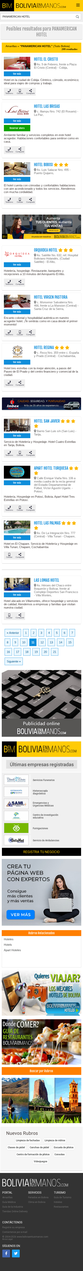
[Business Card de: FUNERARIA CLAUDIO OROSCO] (32, 784)
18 (26, 651)
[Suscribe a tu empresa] (41, 227)
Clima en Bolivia (36, 1202)
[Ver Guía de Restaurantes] (41, 1042)
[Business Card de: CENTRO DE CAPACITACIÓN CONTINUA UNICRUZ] (32, 820)
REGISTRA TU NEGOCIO (41, 852)
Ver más (17, 73)
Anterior (13, 632)
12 (42, 642)
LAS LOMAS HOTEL (46, 580)
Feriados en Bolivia (38, 1197)
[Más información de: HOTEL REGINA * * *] (17, 352)
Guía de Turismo (62, 1197)
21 (54, 651)
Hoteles (9, 939)
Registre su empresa (13, 1227)
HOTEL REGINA (44, 347)
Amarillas (7, 1197)
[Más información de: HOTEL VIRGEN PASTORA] (17, 301)
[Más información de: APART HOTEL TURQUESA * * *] (17, 472)
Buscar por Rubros (41, 1071)
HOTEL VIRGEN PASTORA (50, 297)
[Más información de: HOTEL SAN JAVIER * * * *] (17, 425)
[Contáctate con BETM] (41, 703)
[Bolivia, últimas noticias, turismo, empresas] (35, 1185)
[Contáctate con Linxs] (41, 892)
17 (17, 651)
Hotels (8, 944)
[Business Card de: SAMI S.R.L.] (32, 808)
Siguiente (14, 661)
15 (69, 642)
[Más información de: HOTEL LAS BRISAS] (17, 111)
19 (36, 651)
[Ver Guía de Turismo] (41, 1101)
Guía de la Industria (12, 1206)
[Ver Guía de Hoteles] (41, 993)
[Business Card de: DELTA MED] (32, 844)
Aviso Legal (7, 1239)
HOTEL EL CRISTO (46, 59)
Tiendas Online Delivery (15, 1211)
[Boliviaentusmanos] (7, 5)
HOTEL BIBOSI (44, 164)
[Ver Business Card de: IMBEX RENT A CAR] (41, 404)
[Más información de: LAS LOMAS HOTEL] (17, 584)
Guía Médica (9, 1202)
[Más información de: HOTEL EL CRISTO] (17, 63)
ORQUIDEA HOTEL (46, 250)
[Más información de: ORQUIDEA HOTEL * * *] (17, 254)
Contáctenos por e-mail (14, 1232)
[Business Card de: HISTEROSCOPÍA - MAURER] (32, 796)
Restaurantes (61, 1206)
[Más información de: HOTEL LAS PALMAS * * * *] (17, 527)
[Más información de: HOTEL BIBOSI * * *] (17, 169)
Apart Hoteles (12, 950)
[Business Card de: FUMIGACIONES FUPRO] (32, 832)
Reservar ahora (17, 128)
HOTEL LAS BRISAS (47, 106)
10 (23, 642)
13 (51, 642)
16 (8, 651)
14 (60, 642)
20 (45, 651)
